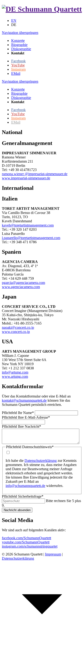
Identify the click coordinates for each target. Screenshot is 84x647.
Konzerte (18, 89)
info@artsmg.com (15, 372)
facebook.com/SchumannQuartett (26, 538)
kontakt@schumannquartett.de (24, 400)
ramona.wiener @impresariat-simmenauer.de (34, 174)
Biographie (19, 93)
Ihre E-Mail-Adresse (26, 417)
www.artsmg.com (15, 376)
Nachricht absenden (17, 510)
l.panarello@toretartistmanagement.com (31, 238)
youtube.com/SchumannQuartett (25, 542)
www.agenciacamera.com (21, 287)
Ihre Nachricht (21, 426)
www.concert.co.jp (16, 332)
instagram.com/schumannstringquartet (29, 546)
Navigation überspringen (20, 33)
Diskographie (21, 98)
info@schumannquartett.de (25, 486)
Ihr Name (18, 413)
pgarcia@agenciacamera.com (23, 283)
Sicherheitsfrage (22, 496)
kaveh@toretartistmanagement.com (28, 225)
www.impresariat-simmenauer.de (26, 178)
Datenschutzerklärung (40, 461)
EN (13, 21)
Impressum (53, 554)
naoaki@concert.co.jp (18, 327)
